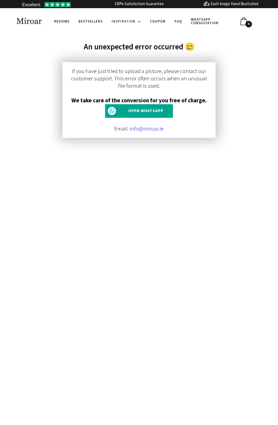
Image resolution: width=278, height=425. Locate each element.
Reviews (62, 21)
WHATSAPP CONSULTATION (205, 21)
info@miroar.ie (146, 129)
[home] (29, 21)
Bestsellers (90, 21)
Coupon (158, 21)
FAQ (178, 21)
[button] (126, 21)
